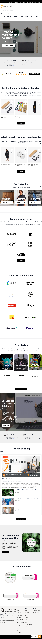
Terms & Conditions (37, 610)
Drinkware (27, 614)
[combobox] (21, 10)
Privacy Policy (36, 612)
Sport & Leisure (28, 622)
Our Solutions (19, 614)
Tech (26, 619)
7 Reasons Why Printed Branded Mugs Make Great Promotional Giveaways (27, 508)
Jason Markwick (7, 478)
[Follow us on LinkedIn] (4, 622)
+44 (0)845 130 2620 (27, 0)
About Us (19, 612)
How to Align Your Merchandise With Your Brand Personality (27, 498)
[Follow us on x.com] (0, 622)
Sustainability (19, 615)
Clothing (27, 612)
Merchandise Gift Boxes (20, 623)
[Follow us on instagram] (2, 622)
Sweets (26, 620)
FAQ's (18, 628)
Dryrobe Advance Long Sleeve (7, 164)
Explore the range (21, 43)
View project (7, 375)
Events (26, 626)
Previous (34, 144)
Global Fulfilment (11, 60)
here (13, 65)
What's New (27, 627)
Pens (26, 615)
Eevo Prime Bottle (32, 115)
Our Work (19, 617)
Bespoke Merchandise (30, 60)
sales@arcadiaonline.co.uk (15, 0)
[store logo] (7, 6)
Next (39, 95)
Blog (18, 630)
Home (18, 610)
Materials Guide (20, 619)
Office (26, 617)
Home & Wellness (28, 624)
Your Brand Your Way (20, 626)
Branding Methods (20, 620)
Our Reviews (19, 632)
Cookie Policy (36, 614)
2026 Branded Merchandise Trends (11, 481)
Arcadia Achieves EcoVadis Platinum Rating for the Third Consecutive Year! (26, 490)
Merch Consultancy (30, 435)
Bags (26, 610)
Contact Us (19, 633)
